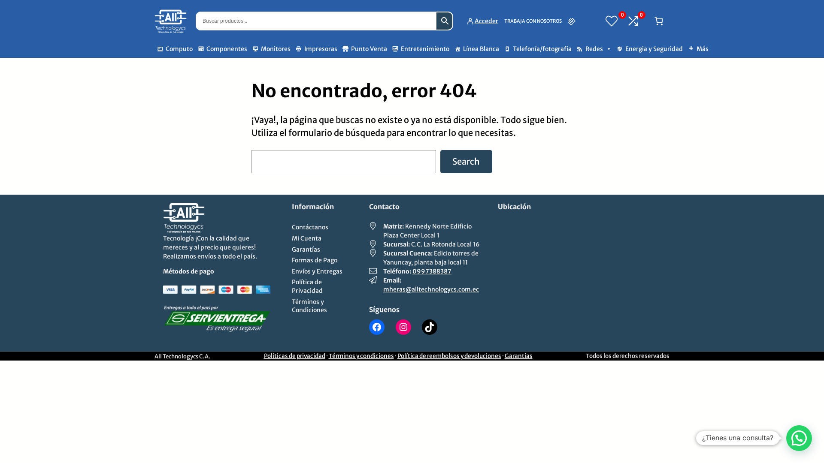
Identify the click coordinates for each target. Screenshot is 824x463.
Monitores (276, 49)
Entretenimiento (425, 49)
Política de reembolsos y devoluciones (449, 356)
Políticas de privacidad (294, 356)
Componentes (226, 49)
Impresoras (320, 49)
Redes (594, 49)
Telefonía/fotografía (542, 49)
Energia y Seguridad (654, 49)
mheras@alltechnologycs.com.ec (431, 289)
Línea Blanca (481, 49)
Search (466, 161)
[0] (612, 21)
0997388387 (431, 271)
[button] (799, 438)
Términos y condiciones (361, 356)
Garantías (519, 356)
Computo (179, 49)
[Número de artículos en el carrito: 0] (659, 21)
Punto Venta (369, 49)
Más (703, 49)
